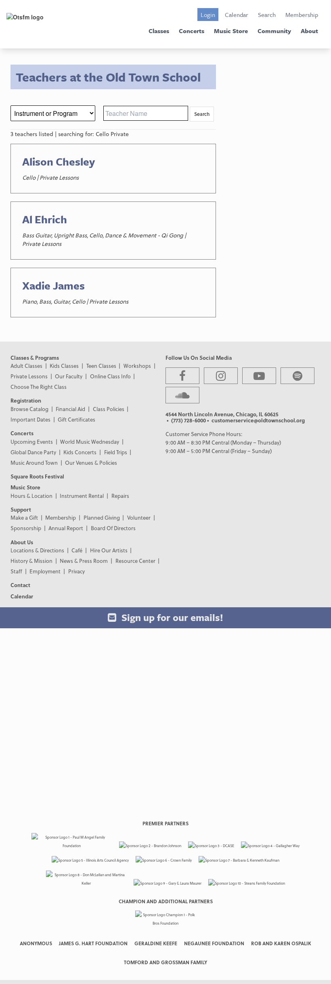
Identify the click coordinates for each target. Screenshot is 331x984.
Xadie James (53, 285)
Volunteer (139, 517)
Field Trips (115, 452)
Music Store (231, 30)
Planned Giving (102, 517)
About (309, 30)
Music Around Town (34, 462)
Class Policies (108, 409)
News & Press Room (84, 560)
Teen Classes (101, 365)
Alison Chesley (58, 161)
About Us (21, 542)
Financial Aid (70, 409)
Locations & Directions (37, 550)
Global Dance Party (33, 452)
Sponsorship (25, 528)
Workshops (137, 365)
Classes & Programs (34, 357)
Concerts (191, 30)
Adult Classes (26, 365)
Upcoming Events (31, 441)
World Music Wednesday (89, 441)
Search (267, 14)
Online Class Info (110, 376)
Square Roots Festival (37, 476)
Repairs (120, 495)
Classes (159, 30)
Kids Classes (64, 365)
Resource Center (135, 560)
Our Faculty (68, 376)
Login (208, 14)
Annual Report (65, 528)
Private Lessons (29, 376)
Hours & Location (31, 495)
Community (274, 30)
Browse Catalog (29, 409)
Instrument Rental (82, 495)
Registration (25, 400)
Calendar (236, 14)
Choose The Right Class (38, 386)
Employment (45, 571)
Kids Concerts (79, 452)
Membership (301, 14)
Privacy (76, 571)
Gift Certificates (76, 419)
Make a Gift (24, 517)
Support (20, 509)
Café (76, 550)
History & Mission (31, 560)
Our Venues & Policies (91, 462)
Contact (20, 585)
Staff (16, 571)
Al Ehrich (44, 219)
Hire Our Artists (109, 550)
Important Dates (30, 419)
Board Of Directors (113, 528)
